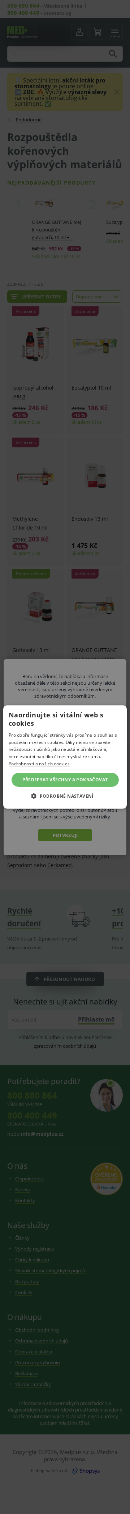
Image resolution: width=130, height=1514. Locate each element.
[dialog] (65, 757)
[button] (65, 796)
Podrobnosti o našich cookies (39, 764)
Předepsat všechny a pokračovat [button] (65, 780)
